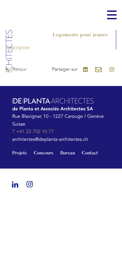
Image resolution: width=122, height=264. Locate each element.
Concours (43, 153)
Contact (90, 153)
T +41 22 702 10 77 (33, 132)
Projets (19, 153)
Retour (19, 69)
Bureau (67, 153)
